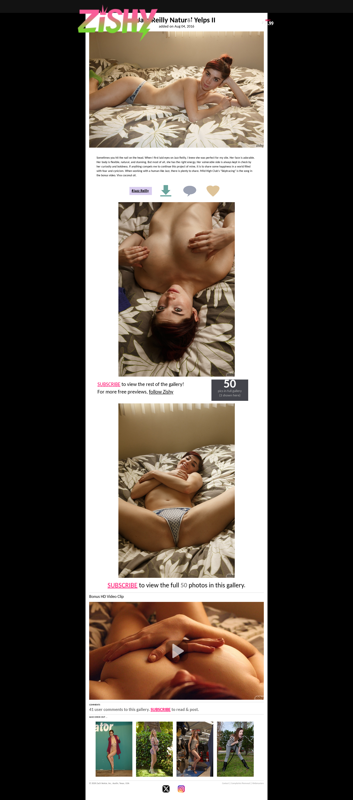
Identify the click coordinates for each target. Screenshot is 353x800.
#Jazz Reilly (140, 191)
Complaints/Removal (240, 783)
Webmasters (258, 783)
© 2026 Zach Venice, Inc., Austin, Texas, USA (109, 783)
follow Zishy (161, 392)
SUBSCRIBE (108, 384)
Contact (225, 783)
